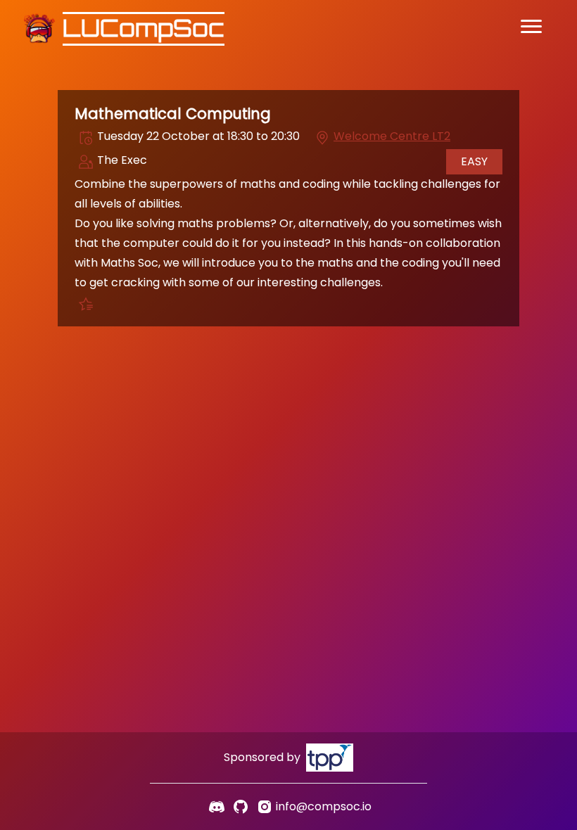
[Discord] (216, 806)
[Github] (240, 806)
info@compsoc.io (324, 806)
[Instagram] (264, 806)
